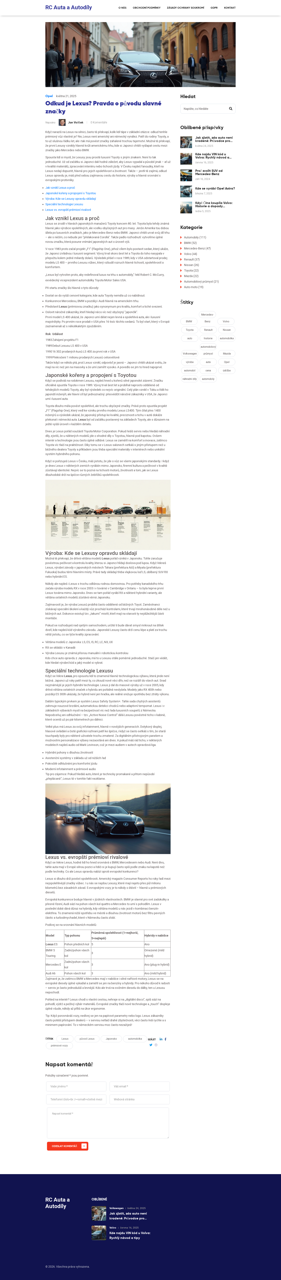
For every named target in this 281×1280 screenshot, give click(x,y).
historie (208, 338)
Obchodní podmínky (147, 7)
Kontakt (230, 7)
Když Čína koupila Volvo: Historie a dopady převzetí (214, 204)
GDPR (214, 7)
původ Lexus (87, 1038)
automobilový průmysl (208, 347)
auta (208, 362)
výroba (190, 362)
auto (189, 338)
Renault (192, 259)
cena (208, 370)
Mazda (191, 276)
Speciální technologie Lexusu (64, 204)
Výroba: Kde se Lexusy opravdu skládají (70, 198)
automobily (208, 378)
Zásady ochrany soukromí (185, 7)
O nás (122, 7)
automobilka (135, 1038)
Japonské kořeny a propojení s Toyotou (70, 193)
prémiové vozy (59, 1045)
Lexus (64, 1038)
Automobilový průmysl (201, 281)
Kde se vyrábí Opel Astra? (215, 188)
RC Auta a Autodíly (68, 7)
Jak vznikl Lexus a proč (60, 187)
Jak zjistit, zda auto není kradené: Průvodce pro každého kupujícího (214, 139)
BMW (190, 243)
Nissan (191, 265)
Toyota (191, 270)
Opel (49, 96)
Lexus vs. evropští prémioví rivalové (68, 209)
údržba (227, 370)
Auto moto (193, 287)
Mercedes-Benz (197, 248)
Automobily (195, 237)
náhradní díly (190, 378)
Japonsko (111, 1038)
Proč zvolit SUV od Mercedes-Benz (209, 172)
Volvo (190, 254)
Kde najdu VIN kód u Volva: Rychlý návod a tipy (212, 155)
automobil (189, 370)
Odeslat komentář (64, 1146)
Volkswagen (190, 353)
